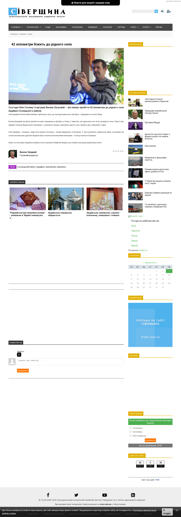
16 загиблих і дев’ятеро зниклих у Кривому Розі (156, 205)
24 (169, 283)
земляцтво (51, 167)
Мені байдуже (139, 436)
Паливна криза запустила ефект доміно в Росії (157, 170)
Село (30, 34)
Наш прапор (150, 146)
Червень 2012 (150, 263)
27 (144, 287)
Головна (14, 34)
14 (150, 279)
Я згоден (167, 512)
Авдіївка (40, 167)
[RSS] (133, 496)
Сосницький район (26, 167)
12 (138, 279)
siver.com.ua (105, 504)
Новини (23, 34)
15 (157, 279)
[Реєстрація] (169, 12)
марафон (61, 167)
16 (163, 279)
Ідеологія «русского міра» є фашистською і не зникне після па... (157, 136)
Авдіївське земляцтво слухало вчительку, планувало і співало (103, 214)
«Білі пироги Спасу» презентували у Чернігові (156, 100)
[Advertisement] (66, 251)
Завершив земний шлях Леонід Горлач (156, 112)
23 (163, 283)
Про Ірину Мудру (152, 122)
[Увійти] (162, 12)
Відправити (23, 370)
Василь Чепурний (28, 152)
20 (144, 283)
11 (131, 279)
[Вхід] (19, 354)
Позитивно (138, 428)
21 (150, 283)
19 (138, 283)
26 (138, 287)
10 (169, 275)
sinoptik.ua (142, 250)
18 (131, 283)
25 (131, 287)
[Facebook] (48, 496)
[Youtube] (104, 496)
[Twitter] (76, 496)
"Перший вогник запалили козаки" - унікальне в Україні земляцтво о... (27, 215)
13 (144, 279)
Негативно (137, 432)
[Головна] (36, 17)
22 (157, 283)
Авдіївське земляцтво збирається (60, 214)
